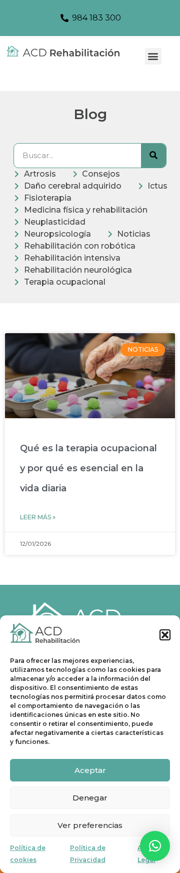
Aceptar (90, 770)
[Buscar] (153, 156)
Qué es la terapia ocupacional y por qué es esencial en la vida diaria (88, 468)
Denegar (90, 797)
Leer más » (38, 517)
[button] (165, 635)
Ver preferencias (90, 825)
